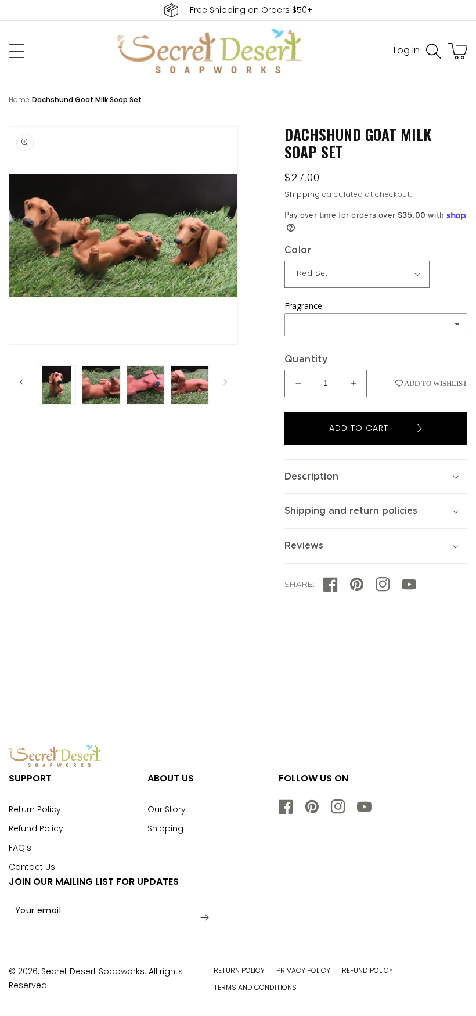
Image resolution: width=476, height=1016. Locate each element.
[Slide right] (225, 382)
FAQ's (20, 847)
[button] (433, 51)
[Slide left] (21, 382)
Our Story (166, 809)
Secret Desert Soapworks (93, 971)
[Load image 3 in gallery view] (57, 385)
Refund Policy (36, 828)
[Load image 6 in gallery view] (190, 385)
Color (298, 250)
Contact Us (32, 867)
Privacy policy (303, 970)
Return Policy (35, 809)
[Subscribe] (204, 918)
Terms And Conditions (255, 987)
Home (19, 100)
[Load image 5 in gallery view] (146, 385)
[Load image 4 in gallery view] (101, 385)
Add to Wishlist (435, 383)
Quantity (306, 359)
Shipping (302, 194)
